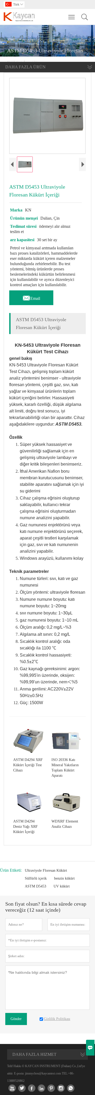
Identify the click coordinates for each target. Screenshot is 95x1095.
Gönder (16, 1019)
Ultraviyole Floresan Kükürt (46, 870)
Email (31, 297)
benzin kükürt (64, 878)
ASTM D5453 (35, 886)
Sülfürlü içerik (36, 878)
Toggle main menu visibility (71, 17)
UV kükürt (62, 886)
